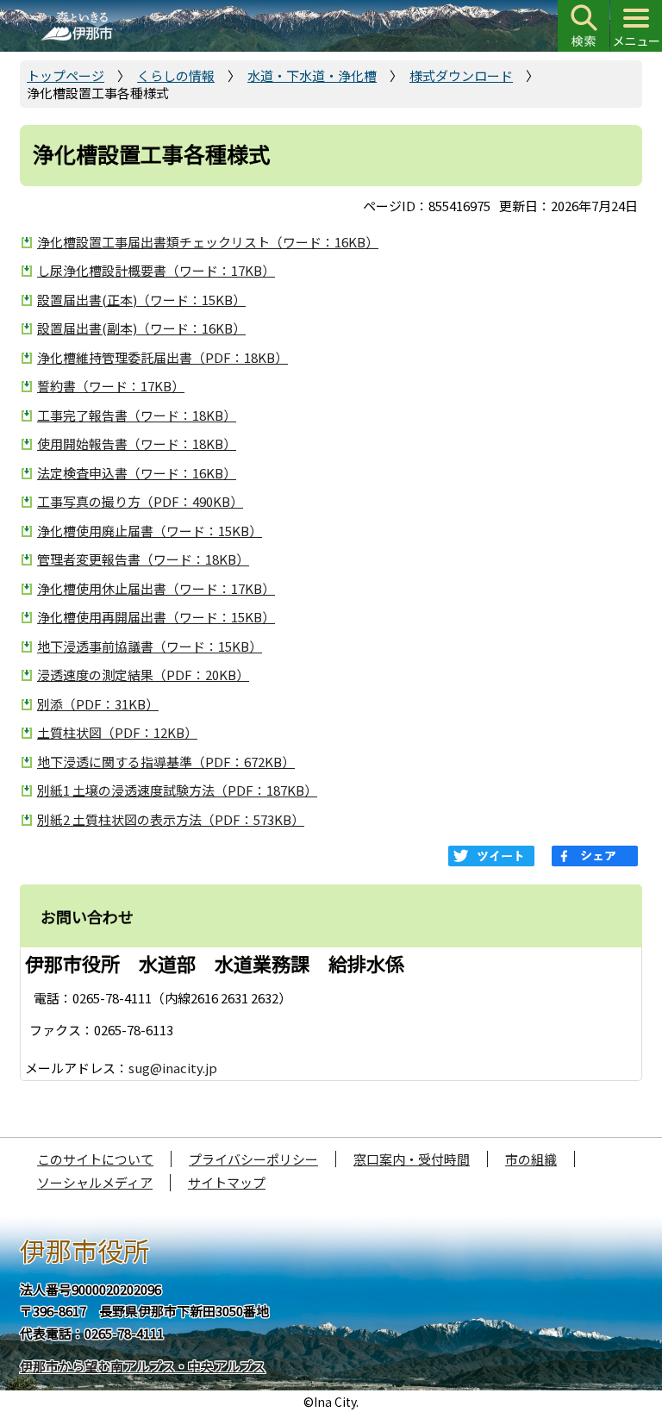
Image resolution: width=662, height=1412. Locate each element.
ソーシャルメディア (95, 1182)
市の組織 (531, 1159)
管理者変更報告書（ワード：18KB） (143, 559)
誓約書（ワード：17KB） (110, 386)
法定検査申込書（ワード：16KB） (136, 473)
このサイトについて (95, 1159)
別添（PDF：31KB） (98, 704)
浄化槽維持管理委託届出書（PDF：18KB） (162, 357)
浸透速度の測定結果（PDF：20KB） (143, 674)
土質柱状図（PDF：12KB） (117, 732)
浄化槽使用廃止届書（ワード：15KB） (149, 531)
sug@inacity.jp (172, 1068)
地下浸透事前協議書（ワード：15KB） (149, 646)
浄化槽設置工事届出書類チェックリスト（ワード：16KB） (207, 242)
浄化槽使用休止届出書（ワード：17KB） (156, 588)
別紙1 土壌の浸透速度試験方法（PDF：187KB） (177, 790)
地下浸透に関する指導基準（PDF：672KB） (166, 762)
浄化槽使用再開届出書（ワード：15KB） (156, 617)
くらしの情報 (176, 75)
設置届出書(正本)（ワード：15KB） (141, 300)
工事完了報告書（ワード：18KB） (136, 415)
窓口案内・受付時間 (411, 1159)
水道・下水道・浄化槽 (312, 75)
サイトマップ (226, 1182)
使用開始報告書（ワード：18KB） (136, 443)
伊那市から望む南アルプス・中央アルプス (142, 1366)
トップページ (65, 75)
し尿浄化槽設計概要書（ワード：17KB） (156, 270)
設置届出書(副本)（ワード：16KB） (141, 328)
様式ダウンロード (461, 75)
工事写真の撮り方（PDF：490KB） (140, 501)
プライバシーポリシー (253, 1159)
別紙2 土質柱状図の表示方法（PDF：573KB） (170, 819)
